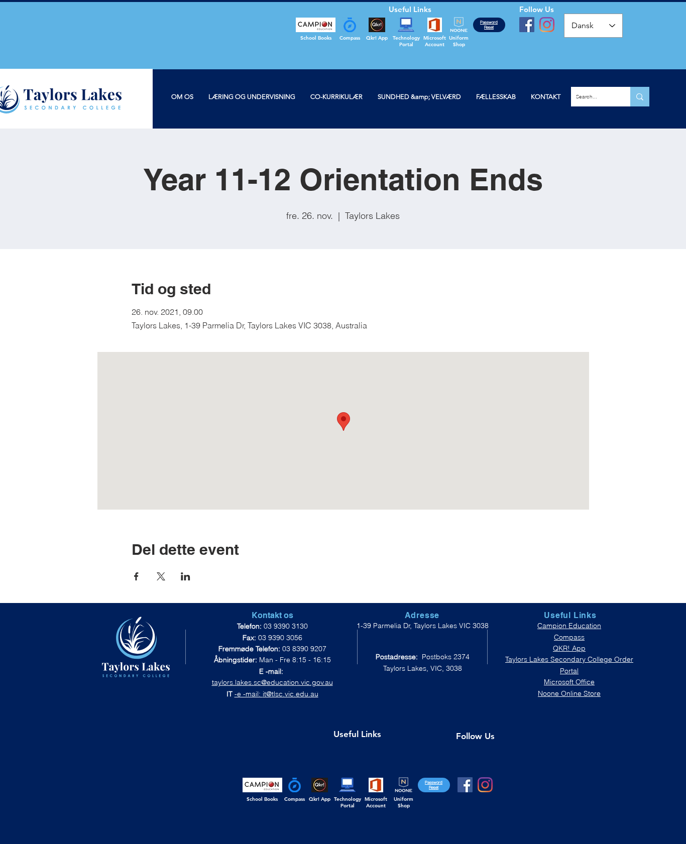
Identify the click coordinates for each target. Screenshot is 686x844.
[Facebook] (526, 24)
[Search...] (639, 96)
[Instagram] (546, 24)
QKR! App (569, 648)
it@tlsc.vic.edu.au (290, 693)
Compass (569, 637)
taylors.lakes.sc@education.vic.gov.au (272, 682)
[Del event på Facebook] (136, 576)
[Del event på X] (161, 576)
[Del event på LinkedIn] (185, 576)
